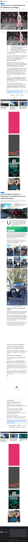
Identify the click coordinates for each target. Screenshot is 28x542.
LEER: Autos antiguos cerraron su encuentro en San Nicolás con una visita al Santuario (16, 92)
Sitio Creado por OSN (15, 539)
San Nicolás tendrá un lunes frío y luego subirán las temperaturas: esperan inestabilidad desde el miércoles (14, 108)
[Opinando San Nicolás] (4, 1)
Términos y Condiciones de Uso (23, 540)
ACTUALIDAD (2, 3)
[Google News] (15, 97)
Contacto (8, 540)
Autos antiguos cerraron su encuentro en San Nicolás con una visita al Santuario (4, 108)
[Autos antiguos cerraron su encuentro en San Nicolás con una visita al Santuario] (5, 104)
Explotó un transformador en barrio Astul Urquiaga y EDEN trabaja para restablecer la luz (23, 108)
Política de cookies (17, 540)
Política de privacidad (12, 540)
